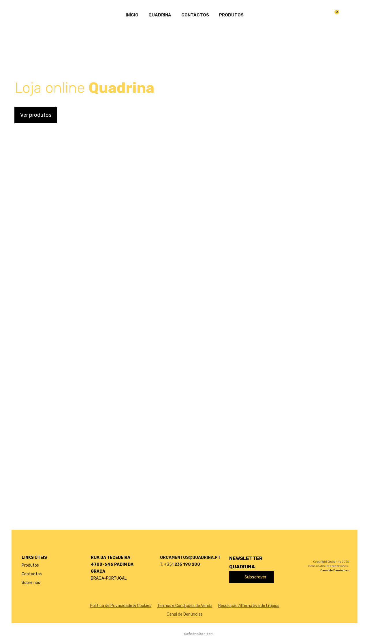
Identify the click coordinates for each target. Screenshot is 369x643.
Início (132, 15)
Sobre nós (31, 582)
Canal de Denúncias (334, 570)
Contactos (195, 15)
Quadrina (159, 15)
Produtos (231, 15)
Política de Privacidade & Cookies (120, 605)
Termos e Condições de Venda (184, 605)
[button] (35, 115)
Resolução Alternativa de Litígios (248, 605)
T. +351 (180, 564)
